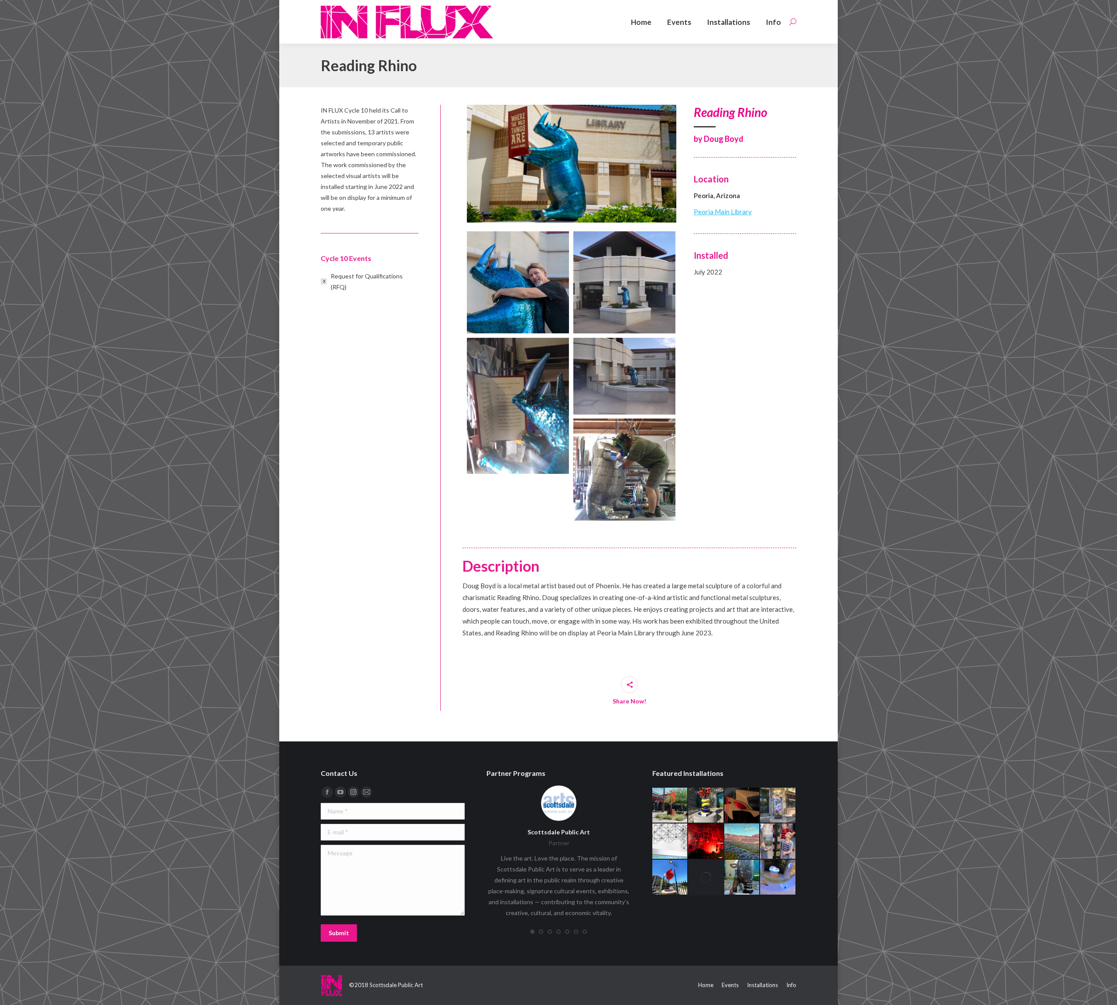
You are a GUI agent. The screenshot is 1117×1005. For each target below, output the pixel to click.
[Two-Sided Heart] (670, 877)
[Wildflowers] (670, 841)
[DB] (624, 469)
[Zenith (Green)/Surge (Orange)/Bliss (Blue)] (670, 805)
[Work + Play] (742, 805)
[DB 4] (518, 406)
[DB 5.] (624, 376)
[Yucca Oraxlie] (706, 805)
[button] (532, 932)
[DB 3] (624, 282)
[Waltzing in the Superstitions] (742, 841)
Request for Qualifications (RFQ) (367, 281)
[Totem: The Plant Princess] (742, 877)
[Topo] (778, 877)
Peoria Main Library (723, 212)
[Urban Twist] (778, 841)
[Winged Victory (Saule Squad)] (778, 805)
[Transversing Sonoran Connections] (706, 877)
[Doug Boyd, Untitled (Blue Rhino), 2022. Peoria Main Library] (571, 164)
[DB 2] (518, 282)
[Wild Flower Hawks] (706, 841)
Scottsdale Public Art (559, 832)
